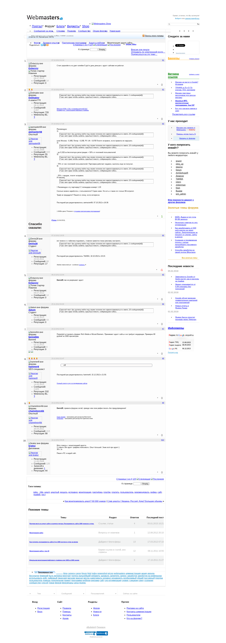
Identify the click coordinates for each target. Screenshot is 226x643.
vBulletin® (91, 627)
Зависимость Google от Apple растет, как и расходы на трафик (187, 279)
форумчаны (68, 583)
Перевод (101, 627)
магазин (71, 578)
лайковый (52, 578)
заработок (132, 576)
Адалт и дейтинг (97, 43)
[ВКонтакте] (44, 45)
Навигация (115, 31)
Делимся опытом (51, 43)
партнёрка (97, 492)
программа (76, 580)
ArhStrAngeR (182, 173)
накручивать (96, 578)
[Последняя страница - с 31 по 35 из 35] (114, 45)
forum (84, 573)
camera (71, 573)
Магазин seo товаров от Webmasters (185, 129)
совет (141, 580)
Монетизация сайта (36, 533)
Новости (97, 612)
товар (51, 583)
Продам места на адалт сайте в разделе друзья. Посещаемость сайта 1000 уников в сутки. (61, 523)
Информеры (176, 328)
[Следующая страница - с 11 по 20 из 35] (100, 45)
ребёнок (87, 580)
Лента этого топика (154, 36)
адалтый (55, 492)
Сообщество (84, 31)
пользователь (126, 492)
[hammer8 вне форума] (35, 376)
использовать (35, 578)
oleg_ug (179, 164)
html (89, 573)
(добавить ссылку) (194, 74)
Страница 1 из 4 (81, 45)
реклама (95, 580)
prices (110, 573)
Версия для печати (140, 50)
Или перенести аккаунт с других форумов (181, 201)
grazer (179, 161)
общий (140, 578)
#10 (162, 440)
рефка (153, 492)
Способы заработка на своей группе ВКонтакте (185, 251)
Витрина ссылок (173, 75)
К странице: (84, 49)
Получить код (173, 352)
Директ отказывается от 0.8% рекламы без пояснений (185, 286)
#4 (163, 235)
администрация (133, 573)
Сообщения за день (44, 31)
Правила (71, 31)
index (94, 573)
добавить (95, 576)
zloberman (181, 185)
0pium (179, 170)
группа (74, 576)
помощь (47, 580)
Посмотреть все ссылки (183, 114)
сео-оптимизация (113, 580)
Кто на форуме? (134, 618)
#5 (163, 275)
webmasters (119, 573)
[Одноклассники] (47, 45)
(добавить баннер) (194, 58)
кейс (45, 578)
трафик (36, 494)
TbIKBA (179, 179)
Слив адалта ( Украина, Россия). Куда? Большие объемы (134, 501)
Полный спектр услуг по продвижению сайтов (72, 383)
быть (51, 576)
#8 (163, 358)
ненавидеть (117, 578)
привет (67, 580)
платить (115, 492)
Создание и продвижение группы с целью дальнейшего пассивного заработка (186, 243)
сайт (160, 492)
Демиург (180, 176)
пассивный (149, 578)
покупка (159, 578)
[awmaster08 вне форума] (35, 141)
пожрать (82, 265)
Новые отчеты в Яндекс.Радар (182, 307)
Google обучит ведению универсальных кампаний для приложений (186, 300)
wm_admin (181, 194)
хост (43, 494)
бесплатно (34, 576)
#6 (163, 304)
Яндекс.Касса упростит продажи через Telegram (185, 318)
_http (41, 492)
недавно (107, 578)
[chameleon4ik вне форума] (35, 420)
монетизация (85, 492)
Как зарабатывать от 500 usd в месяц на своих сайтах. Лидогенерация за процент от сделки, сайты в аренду (186, 232)
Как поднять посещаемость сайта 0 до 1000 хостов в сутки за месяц (53, 542)
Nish (178, 188)
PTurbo (54, 220)
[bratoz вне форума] (35, 454)
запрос (123, 576)
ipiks (35, 492)
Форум (49, 26)
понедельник (57, 580)
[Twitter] (42, 45)
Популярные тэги (45, 572)
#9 (163, 403)
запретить (115, 576)
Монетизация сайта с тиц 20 (39, 551)
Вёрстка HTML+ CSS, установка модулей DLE (72, 108)
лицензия (62, 578)
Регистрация (43, 608)
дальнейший (84, 576)
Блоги (60, 26)
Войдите (178, 18)
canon (78, 573)
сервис (125, 580)
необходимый (130, 578)
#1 (163, 60)
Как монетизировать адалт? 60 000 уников (85, 501)
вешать (63, 492)
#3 (163, 124)
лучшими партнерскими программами (87, 211)
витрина (58, 576)
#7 (163, 329)
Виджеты (73, 26)
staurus (179, 167)
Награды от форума (187, 138)
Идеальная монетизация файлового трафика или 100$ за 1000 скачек (54, 560)
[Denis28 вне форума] (35, 251)
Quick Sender (61, 417)
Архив (66, 618)
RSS (197, 31)
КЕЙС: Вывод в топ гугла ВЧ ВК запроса (185, 218)
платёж (107, 492)
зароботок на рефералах (150, 576)
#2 (163, 89)
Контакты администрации (139, 612)
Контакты (67, 615)
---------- (59, 573)
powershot (102, 573)
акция (144, 573)
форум (58, 583)
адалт (47, 492)
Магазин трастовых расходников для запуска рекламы (185, 95)
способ (44, 583)
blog (65, 573)
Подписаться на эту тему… (144, 54)
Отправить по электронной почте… (148, 52)
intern (178, 182)
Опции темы (131, 44)
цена (76, 583)
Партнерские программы (74, 43)
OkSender (60, 418)
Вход (39, 612)
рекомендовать (141, 492)
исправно (73, 492)
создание (148, 580)
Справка (60, 31)
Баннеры (174, 58)
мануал (79, 578)
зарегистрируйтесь (192, 18)
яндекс (82, 583)
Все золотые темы (189, 258)
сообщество (35, 583)
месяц (87, 578)
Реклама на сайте (135, 608)
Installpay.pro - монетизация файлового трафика (73, 110)
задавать (105, 576)
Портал (37, 26)
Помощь (67, 612)
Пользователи (133, 615)
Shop (85, 26)
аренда (150, 573)
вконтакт (67, 576)
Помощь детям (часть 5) (186, 134)
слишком (133, 580)
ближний (44, 576)
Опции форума (100, 31)
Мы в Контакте (180, 52)
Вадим (179, 191)
